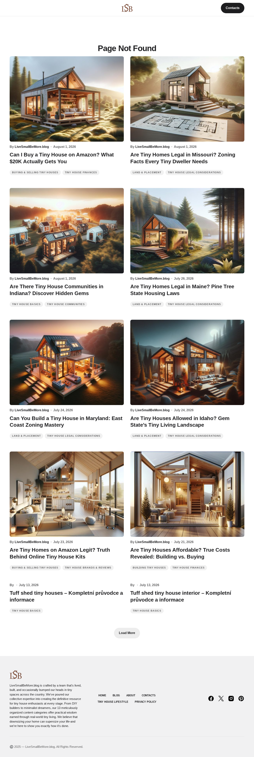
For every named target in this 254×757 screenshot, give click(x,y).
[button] (11, 8)
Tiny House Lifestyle (113, 701)
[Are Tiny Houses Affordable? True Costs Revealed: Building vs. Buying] (187, 494)
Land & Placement (147, 172)
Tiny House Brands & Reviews (88, 567)
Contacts (233, 8)
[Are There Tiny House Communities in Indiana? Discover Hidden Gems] (67, 230)
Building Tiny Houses (149, 567)
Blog (116, 695)
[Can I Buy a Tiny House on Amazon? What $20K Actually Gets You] (67, 99)
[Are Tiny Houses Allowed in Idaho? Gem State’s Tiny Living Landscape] (187, 362)
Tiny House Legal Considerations (194, 172)
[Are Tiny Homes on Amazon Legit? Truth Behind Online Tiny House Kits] (67, 494)
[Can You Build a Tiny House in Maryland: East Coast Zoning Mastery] (67, 362)
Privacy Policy (145, 701)
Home (102, 695)
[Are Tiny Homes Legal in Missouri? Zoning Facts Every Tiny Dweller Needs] (187, 99)
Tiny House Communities (66, 304)
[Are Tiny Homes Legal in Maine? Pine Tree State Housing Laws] (187, 230)
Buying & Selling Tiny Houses (35, 172)
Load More (127, 633)
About (130, 695)
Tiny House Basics (26, 304)
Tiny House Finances (81, 172)
